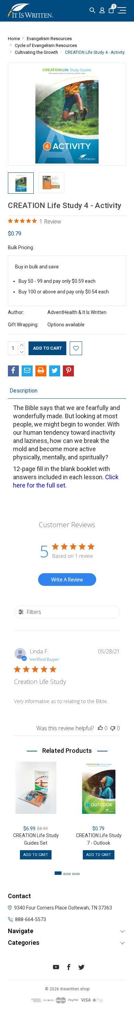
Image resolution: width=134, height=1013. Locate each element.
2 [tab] (67, 874)
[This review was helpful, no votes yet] (100, 728)
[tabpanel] (35, 811)
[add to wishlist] (76, 348)
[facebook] (69, 968)
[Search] (92, 10)
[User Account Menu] (102, 10)
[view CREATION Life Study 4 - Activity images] (21, 183)
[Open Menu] (121, 10)
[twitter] (81, 968)
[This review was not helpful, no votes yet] (112, 728)
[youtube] (56, 968)
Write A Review (67, 579)
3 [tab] (75, 874)
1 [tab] (58, 873)
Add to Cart (35, 855)
